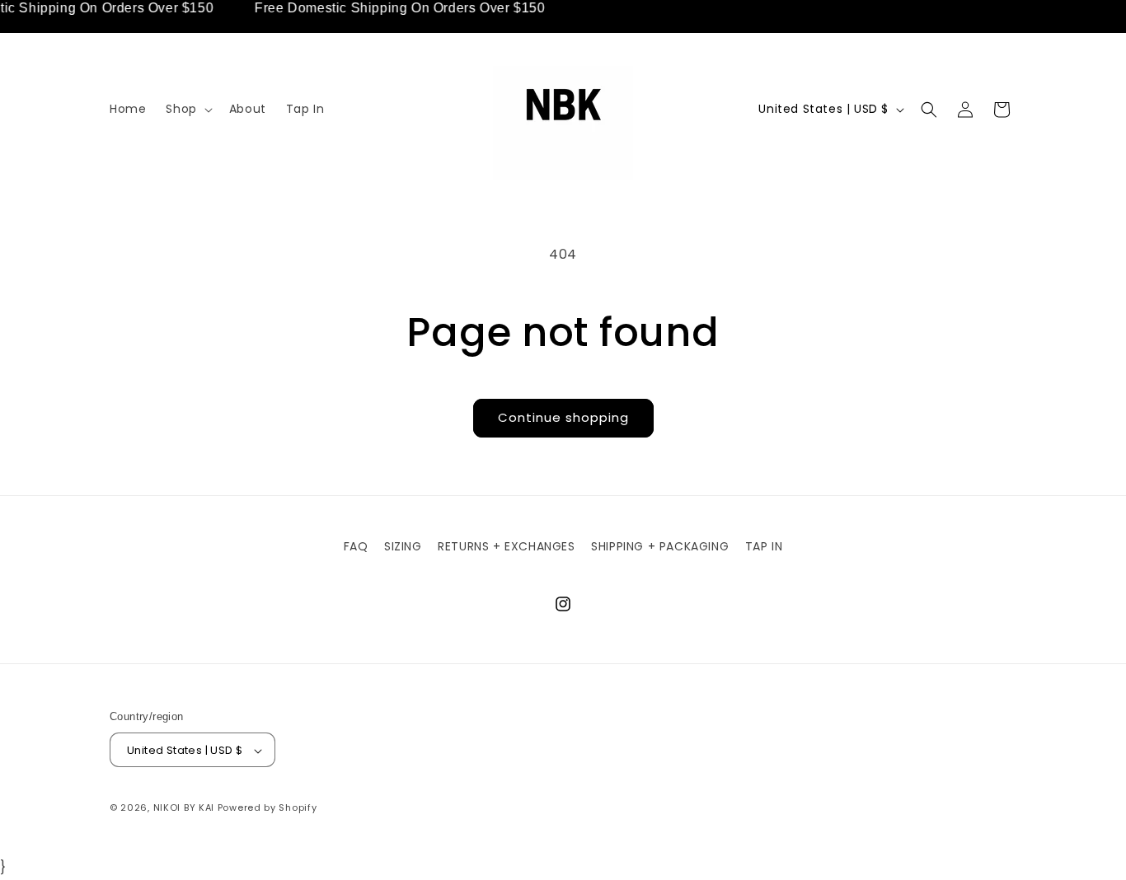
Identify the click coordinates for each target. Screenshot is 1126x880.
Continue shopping (563, 417)
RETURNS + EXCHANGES (506, 546)
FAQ (356, 546)
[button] (187, 108)
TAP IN (764, 546)
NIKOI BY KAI (185, 808)
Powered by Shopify (267, 808)
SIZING (403, 546)
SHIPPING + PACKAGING (660, 546)
